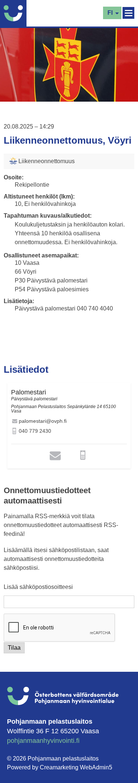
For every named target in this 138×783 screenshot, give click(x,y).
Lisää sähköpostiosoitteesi (38, 587)
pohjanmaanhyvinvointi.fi (43, 740)
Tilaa (14, 648)
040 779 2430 (35, 431)
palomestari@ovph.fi (43, 421)
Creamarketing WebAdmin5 (76, 767)
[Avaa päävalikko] (128, 13)
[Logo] (15, 13)
